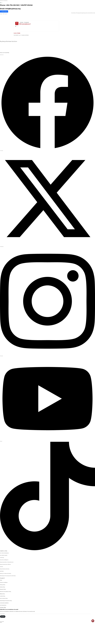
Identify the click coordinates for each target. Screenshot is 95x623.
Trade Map (2, 557)
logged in (20, 35)
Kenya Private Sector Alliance (5, 564)
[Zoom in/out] (0, 621)
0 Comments (26, 22)
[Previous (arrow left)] (0, 622)
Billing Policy (2, 593)
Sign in (1, 13)
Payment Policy (3, 589)
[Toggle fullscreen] (1, 621)
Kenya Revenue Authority (4, 568)
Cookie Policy (2, 596)
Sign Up (5, 13)
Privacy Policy (2, 584)
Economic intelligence (4, 559)
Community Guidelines (4, 602)
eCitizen (1, 566)
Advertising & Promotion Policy (6, 600)
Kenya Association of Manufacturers (6, 562)
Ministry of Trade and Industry (5, 573)
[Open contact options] (92, 620)
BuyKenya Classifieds (3, 0)
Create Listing (4, 11)
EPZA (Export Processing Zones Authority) (8, 575)
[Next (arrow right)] (1, 622)
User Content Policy (4, 598)
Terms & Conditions (3, 582)
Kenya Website (60, 619)
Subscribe (2, 616)
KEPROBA (2, 571)
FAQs (1, 580)
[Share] (2, 621)
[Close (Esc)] (3, 621)
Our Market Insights (3, 555)
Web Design (54, 619)
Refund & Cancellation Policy (5, 591)
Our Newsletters (3, 605)
